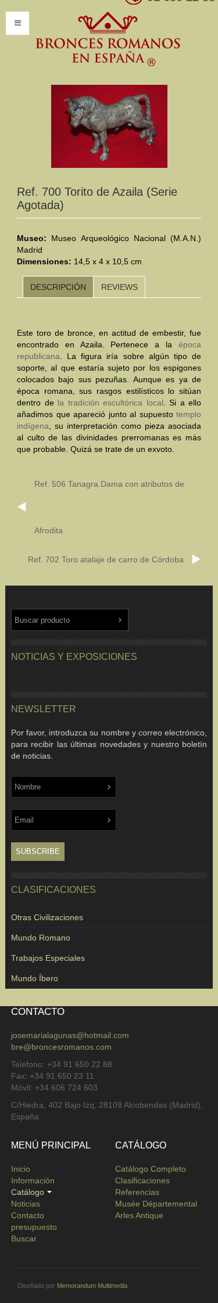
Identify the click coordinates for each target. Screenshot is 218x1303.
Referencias (137, 1192)
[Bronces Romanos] (107, 39)
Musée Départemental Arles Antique (156, 1209)
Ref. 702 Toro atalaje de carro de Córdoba (106, 559)
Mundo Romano (40, 937)
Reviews (119, 287)
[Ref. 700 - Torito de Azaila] (109, 126)
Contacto (27, 1215)
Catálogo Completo (150, 1168)
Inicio (20, 1168)
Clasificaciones (142, 1180)
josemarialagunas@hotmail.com (70, 1035)
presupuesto (34, 1227)
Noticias (25, 1203)
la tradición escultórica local (110, 402)
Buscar (24, 1238)
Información (33, 1180)
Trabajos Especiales (48, 958)
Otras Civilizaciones (47, 917)
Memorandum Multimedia (92, 1285)
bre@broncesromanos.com (61, 1046)
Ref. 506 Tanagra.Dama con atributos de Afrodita (109, 507)
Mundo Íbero (34, 978)
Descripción (58, 287)
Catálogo (27, 1192)
